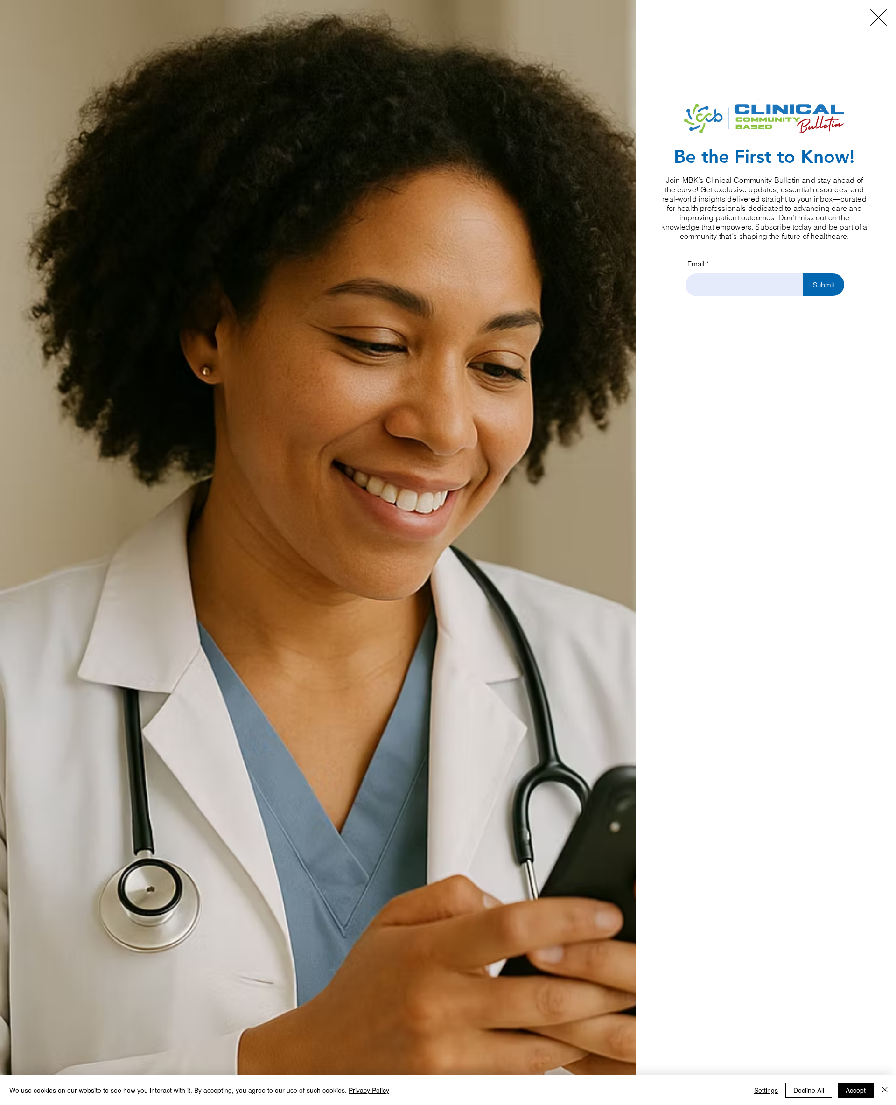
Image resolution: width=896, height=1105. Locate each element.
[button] (878, 17)
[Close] (884, 1090)
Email (695, 263)
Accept (856, 1090)
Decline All (808, 1090)
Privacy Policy (369, 1090)
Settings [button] (766, 1090)
